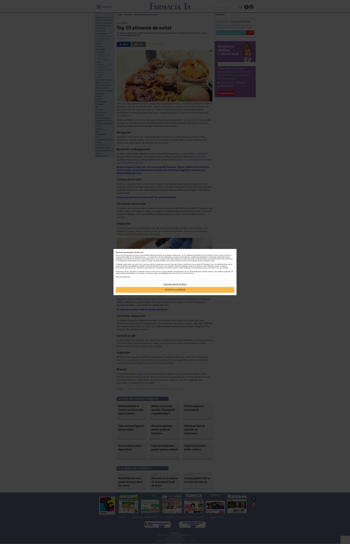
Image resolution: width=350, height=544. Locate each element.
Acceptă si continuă (175, 290)
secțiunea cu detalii (145, 261)
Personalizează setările (175, 284)
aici (129, 277)
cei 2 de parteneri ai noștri (129, 255)
